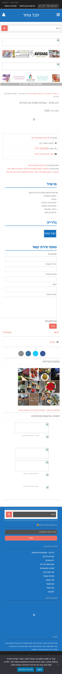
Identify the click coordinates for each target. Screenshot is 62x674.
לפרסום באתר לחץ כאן (48, 6)
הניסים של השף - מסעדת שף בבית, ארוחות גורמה (39, 410)
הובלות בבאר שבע (35, 643)
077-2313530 (42, 148)
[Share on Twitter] (35, 353)
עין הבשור (50, 584)
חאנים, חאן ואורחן (47, 568)
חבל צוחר (31, 15)
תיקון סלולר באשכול (38, 649)
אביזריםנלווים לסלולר (49, 643)
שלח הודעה (49, 154)
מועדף (53, 342)
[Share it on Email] (21, 353)
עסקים (48, 94)
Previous (7, 332)
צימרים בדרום (48, 556)
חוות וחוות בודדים (47, 564)
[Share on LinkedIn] (28, 353)
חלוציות (51, 591)
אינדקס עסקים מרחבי (35, 94)
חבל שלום (50, 580)
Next (56, 332)
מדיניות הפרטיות (26, 669)
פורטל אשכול (48, 576)
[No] (58, 664)
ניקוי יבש (49, 649)
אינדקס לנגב (48, 572)
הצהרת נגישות (11, 6)
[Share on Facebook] (42, 353)
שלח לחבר (38, 154)
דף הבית (56, 94)
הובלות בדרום (24, 643)
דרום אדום (50, 560)
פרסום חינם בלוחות (27, 6)
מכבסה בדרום (19, 646)
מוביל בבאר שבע (44, 646)
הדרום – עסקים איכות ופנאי (43, 552)
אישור (39, 669)
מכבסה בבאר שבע (31, 646)
